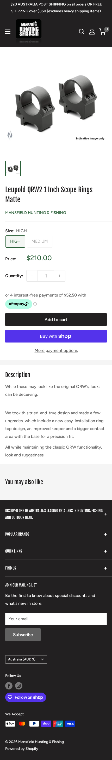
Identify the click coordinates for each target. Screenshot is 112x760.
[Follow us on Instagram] (18, 685)
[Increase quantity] (59, 275)
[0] (102, 31)
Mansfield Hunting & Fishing (35, 212)
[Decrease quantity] (32, 275)
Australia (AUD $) (21, 659)
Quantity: (14, 275)
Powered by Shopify (21, 748)
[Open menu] (7, 32)
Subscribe (23, 634)
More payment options (56, 350)
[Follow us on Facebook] (9, 685)
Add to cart (56, 319)
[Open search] (82, 31)
